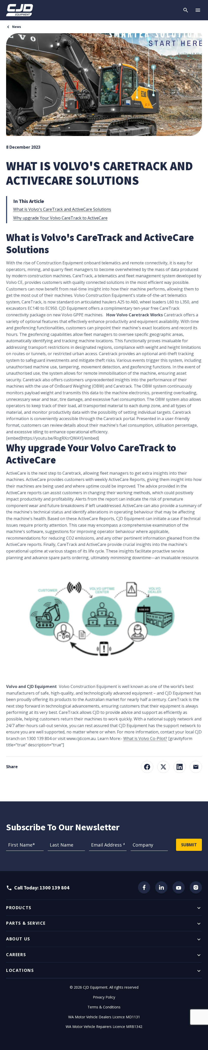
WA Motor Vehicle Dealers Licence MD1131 (104, 1016)
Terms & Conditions (104, 1007)
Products (18, 908)
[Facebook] (144, 887)
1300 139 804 (55, 887)
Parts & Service (26, 923)
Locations (20, 970)
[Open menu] (198, 10)
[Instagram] (196, 887)
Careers (16, 955)
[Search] (186, 10)
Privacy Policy (104, 997)
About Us (18, 939)
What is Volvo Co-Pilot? (145, 738)
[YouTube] (178, 887)
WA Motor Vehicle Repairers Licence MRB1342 (104, 1026)
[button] (147, 767)
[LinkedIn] (161, 887)
